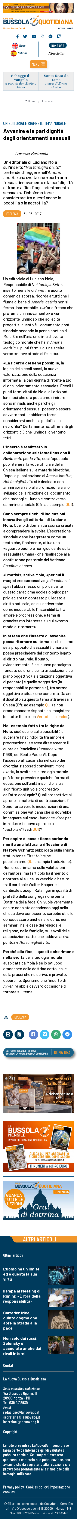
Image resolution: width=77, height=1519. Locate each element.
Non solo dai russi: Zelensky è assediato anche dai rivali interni (22, 1346)
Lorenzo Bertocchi (31, 153)
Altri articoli (39, 1239)
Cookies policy (36, 1486)
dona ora (57, 45)
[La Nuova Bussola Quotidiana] (38, 22)
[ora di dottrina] (38, 1200)
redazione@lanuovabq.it (21, 1412)
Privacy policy (13, 1486)
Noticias (22, 53)
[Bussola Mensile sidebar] (38, 1146)
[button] (38, 64)
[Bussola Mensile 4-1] (38, 1093)
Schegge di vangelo (21, 77)
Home (31, 101)
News (22, 45)
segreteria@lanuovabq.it (21, 1417)
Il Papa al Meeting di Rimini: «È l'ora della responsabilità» (22, 1296)
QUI (68, 504)
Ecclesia (47, 101)
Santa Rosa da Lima (56, 77)
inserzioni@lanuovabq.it (21, 1421)
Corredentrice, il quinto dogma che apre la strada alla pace (20, 1320)
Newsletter (57, 53)
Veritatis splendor (52, 716)
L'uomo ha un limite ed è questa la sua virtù (21, 1273)
